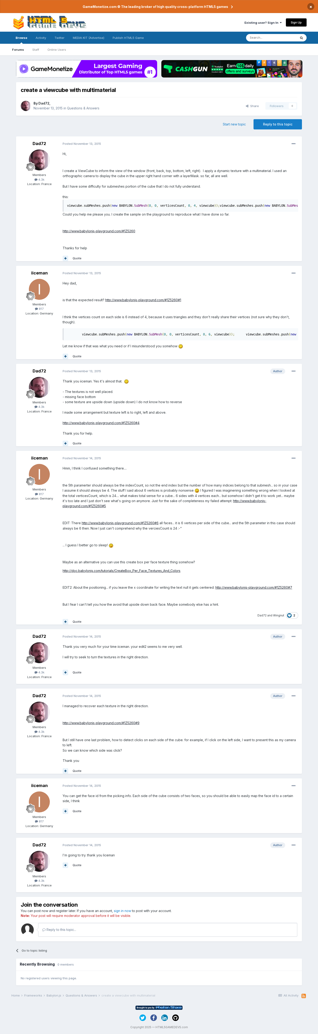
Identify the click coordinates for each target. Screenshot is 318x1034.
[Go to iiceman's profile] (39, 289)
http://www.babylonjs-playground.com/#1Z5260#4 (101, 423)
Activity (41, 38)
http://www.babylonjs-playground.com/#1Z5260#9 (101, 723)
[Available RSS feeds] (304, 996)
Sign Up (296, 22)
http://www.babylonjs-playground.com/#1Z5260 (99, 231)
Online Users (56, 49)
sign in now (122, 911)
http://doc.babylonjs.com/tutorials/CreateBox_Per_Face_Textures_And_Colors (121, 571)
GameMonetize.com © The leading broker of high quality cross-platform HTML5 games (155, 7)
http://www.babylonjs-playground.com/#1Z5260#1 (143, 300)
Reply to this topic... (61, 930)
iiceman (39, 272)
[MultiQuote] (65, 258)
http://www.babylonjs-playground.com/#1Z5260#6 (120, 523)
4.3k (40, 179)
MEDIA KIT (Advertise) (88, 38)
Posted (82, 143)
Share (253, 106)
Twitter (59, 38)
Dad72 (43, 103)
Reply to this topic (277, 124)
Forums (18, 49)
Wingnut (278, 615)
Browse (21, 38)
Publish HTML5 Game (128, 38)
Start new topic (234, 124)
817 (41, 309)
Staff (35, 49)
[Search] (301, 37)
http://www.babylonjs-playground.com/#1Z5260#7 (253, 587)
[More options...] (293, 144)
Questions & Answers (83, 108)
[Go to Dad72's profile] (26, 106)
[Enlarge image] (180, 346)
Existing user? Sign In (262, 22)
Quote (77, 258)
